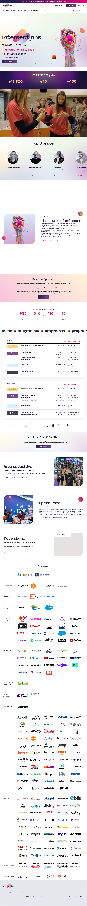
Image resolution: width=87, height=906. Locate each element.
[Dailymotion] (35, 731)
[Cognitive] (35, 619)
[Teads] (22, 781)
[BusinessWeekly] (35, 651)
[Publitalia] (62, 586)
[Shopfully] (22, 640)
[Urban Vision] (22, 672)
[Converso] (35, 876)
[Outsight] (22, 767)
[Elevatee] (49, 820)
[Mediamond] (22, 665)
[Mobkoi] (35, 759)
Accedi (79, 5)
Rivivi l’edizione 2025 (36, 10)
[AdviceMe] (35, 798)
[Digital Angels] (62, 813)
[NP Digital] (35, 596)
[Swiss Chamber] (35, 695)
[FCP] (35, 586)
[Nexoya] (62, 759)
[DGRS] (49, 731)
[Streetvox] (49, 665)
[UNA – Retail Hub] (35, 788)
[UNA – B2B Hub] (62, 781)
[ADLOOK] (22, 717)
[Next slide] (51, 63)
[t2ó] (62, 774)
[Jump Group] (62, 745)
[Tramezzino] (75, 866)
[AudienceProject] (75, 717)
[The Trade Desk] (49, 596)
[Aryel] (62, 717)
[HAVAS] (35, 626)
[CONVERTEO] (49, 619)
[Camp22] (49, 724)
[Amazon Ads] (22, 586)
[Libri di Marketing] (62, 658)
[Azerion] (22, 724)
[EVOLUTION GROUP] (75, 731)
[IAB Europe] (62, 626)
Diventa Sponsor (59, 5)
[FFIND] (22, 827)
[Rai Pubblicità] (42, 574)
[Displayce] (62, 731)
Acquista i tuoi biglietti (49, 241)
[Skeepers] (22, 774)
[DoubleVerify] (62, 619)
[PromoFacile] (62, 866)
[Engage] (35, 658)
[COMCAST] (75, 724)
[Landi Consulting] (75, 745)
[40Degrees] (22, 619)
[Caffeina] (35, 724)
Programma (6, 10)
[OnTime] (62, 876)
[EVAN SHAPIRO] (22, 626)
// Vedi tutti (79, 175)
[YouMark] (35, 672)
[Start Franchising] (22, 683)
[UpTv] (75, 665)
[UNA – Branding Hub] (75, 781)
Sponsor (19, 10)
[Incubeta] (35, 745)
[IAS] (75, 626)
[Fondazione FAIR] (49, 738)
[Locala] (22, 752)
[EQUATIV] (75, 619)
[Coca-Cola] (35, 866)
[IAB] (49, 626)
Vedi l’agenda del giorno (71, 341)
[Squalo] (75, 848)
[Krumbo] (49, 827)
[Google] (25, 574)
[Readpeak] (35, 848)
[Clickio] (49, 805)
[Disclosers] (22, 820)
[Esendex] (75, 820)
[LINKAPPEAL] (62, 827)
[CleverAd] (35, 805)
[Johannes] (49, 866)
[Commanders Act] (22, 731)
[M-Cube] (35, 608)
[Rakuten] (35, 767)
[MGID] (62, 834)
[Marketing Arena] (62, 752)
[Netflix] (22, 633)
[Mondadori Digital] (49, 586)
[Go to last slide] (36, 63)
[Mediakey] (75, 658)
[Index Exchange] (49, 745)
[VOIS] (62, 640)
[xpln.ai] (62, 788)
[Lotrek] (35, 752)
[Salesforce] (49, 608)
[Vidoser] (22, 706)
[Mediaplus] (75, 752)
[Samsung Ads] (75, 633)
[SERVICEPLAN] (75, 767)
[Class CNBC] (49, 651)
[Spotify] (35, 640)
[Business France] (22, 695)
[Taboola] (75, 774)
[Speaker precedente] (33, 175)
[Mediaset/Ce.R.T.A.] (22, 759)
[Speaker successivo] (54, 175)
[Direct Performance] (75, 813)
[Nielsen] (75, 760)
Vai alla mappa (10, 552)
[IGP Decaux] (49, 658)
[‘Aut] (22, 876)
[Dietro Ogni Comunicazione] (22, 658)
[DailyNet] (62, 651)
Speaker (13, 10)
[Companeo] (75, 805)
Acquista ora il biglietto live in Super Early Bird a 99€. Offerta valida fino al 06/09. (42, 1)
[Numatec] (62, 841)
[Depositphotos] (35, 813)
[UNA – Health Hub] (22, 788)
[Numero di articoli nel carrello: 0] (83, 5)
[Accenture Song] (22, 608)
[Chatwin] (62, 724)
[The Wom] (62, 665)
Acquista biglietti (71, 5)
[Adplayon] (22, 798)
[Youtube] (75, 640)
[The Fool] (35, 781)
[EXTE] (22, 738)
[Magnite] (49, 752)
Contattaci (43, 297)
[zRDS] (49, 672)
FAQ (45, 10)
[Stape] (49, 774)
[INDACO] (35, 827)
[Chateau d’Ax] (22, 866)
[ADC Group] (22, 651)
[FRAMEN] (62, 738)
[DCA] (75, 651)
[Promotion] (35, 665)
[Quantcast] (75, 841)
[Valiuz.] (49, 640)
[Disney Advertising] (22, 596)
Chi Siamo (26, 10)
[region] (43, 161)
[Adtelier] (35, 717)
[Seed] (62, 767)
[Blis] (75, 798)
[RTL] (49, 767)
